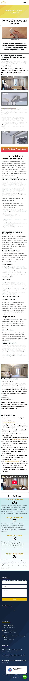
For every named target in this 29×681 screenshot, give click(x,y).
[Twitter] (13, 677)
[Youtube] (15, 677)
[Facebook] (10, 677)
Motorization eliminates (8, 108)
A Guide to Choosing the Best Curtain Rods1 (13, 655)
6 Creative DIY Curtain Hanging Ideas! (12, 650)
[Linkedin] (18, 677)
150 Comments (13, 651)
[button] (14, 149)
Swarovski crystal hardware (19, 439)
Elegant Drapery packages (12, 461)
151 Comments (14, 657)
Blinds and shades (14, 156)
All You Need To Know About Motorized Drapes (14, 660)
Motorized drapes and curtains (12, 158)
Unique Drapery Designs (8, 422)
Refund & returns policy (20, 674)
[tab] (14, 158)
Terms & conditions (7, 674)
